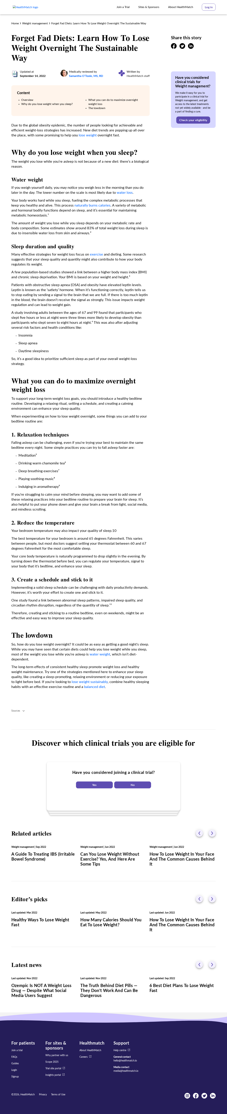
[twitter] (182, 48)
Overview (27, 100)
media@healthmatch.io (126, 1071)
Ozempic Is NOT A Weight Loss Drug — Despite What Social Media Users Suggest (41, 991)
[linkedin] (191, 48)
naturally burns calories (92, 205)
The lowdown (96, 108)
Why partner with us (56, 1055)
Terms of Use (58, 1094)
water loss (125, 192)
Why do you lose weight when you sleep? (47, 104)
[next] (212, 833)
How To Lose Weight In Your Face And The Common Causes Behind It (182, 859)
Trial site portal (53, 1068)
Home (15, 23)
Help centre (120, 1050)
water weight (100, 654)
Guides (15, 1063)
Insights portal (53, 1075)
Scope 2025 (52, 1062)
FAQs (14, 1057)
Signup (15, 1076)
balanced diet (94, 687)
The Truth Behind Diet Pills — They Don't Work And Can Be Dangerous (109, 991)
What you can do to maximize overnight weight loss (113, 102)
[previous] (199, 833)
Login (14, 1070)
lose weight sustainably (90, 682)
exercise (96, 254)
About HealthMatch (90, 1050)
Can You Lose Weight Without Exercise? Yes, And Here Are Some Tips (109, 859)
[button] (209, 7)
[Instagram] (187, 1097)
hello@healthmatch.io (125, 1060)
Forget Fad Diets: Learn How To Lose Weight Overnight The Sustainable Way (98, 23)
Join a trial (17, 1050)
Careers (83, 1057)
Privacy (43, 1094)
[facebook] (174, 48)
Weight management (35, 23)
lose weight (88, 135)
